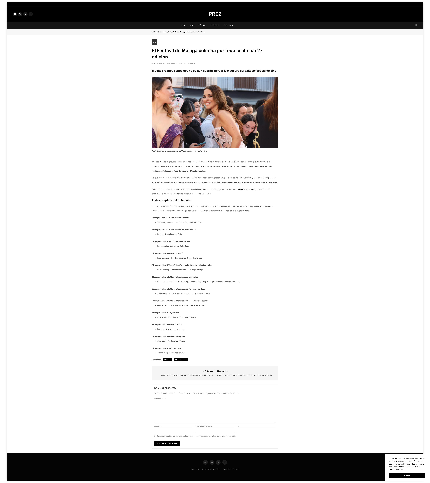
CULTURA (227, 25)
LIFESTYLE (214, 25)
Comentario (160, 398)
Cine (154, 42)
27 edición (167, 360)
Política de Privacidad (211, 469)
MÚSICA (202, 25)
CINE (191, 25)
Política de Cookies (231, 469)
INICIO (183, 25)
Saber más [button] (399, 469)
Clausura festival (181, 360)
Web (239, 426)
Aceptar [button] (407, 475)
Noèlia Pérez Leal (159, 63)
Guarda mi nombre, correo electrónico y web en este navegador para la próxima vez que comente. (196, 436)
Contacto (195, 469)
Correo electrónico (204, 426)
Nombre (158, 426)
